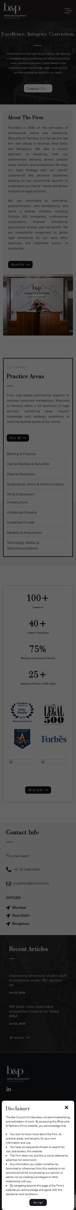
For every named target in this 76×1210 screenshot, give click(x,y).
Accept (38, 1202)
